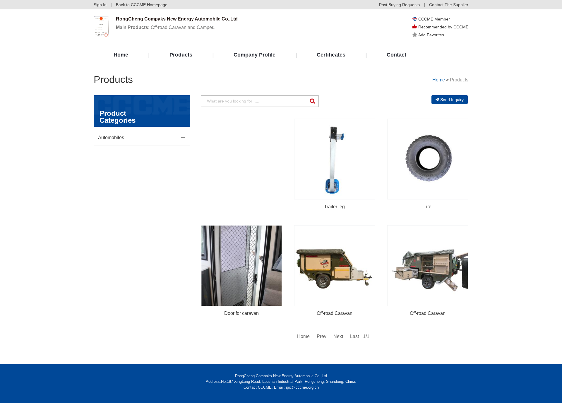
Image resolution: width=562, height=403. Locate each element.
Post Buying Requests (399, 4)
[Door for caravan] (241, 265)
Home (121, 55)
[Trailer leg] (334, 159)
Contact (396, 55)
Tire (427, 206)
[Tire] (427, 159)
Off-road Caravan (334, 313)
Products (180, 55)
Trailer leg (334, 206)
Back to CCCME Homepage (141, 4)
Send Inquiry (452, 99)
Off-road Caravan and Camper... (166, 27)
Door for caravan (241, 313)
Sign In (100, 4)
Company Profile (254, 55)
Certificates (331, 55)
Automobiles (111, 137)
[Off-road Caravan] (334, 265)
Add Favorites (431, 35)
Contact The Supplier (448, 4)
